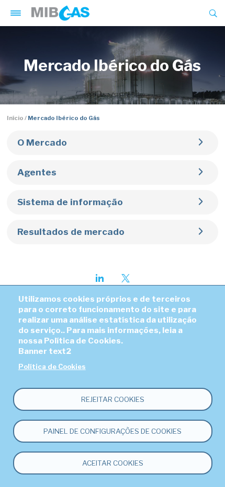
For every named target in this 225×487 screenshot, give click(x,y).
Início (15, 118)
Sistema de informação (70, 202)
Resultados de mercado (71, 232)
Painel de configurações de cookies (112, 431)
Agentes (37, 172)
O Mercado (42, 142)
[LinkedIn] (99, 278)
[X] (126, 278)
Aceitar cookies (112, 463)
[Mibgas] (60, 13)
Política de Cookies (52, 367)
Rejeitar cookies (112, 399)
